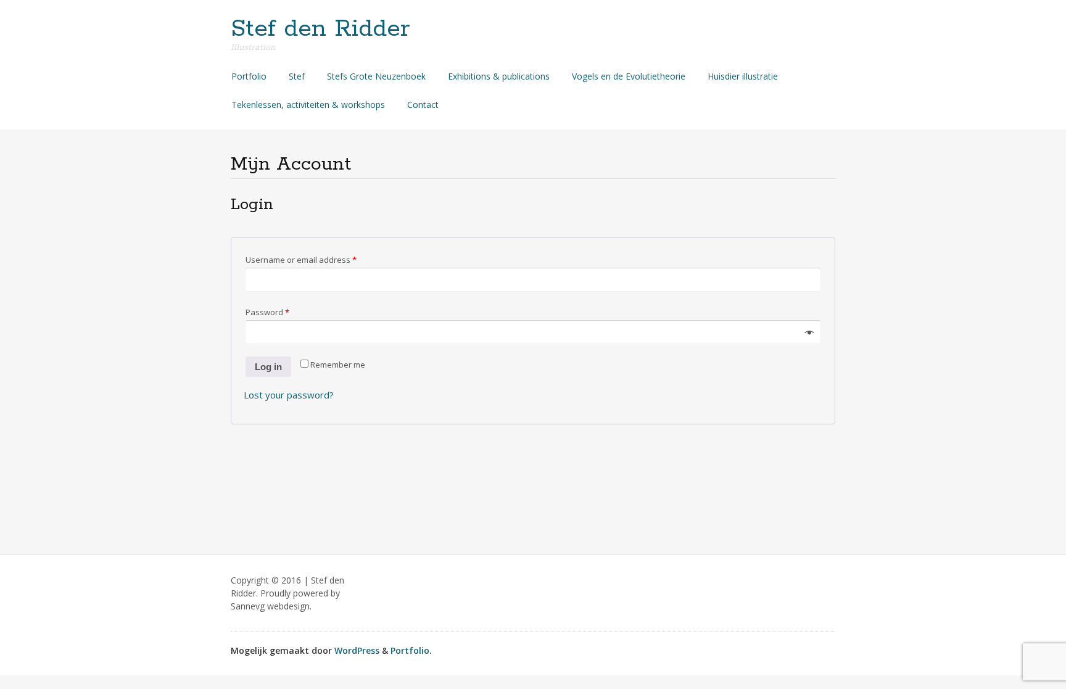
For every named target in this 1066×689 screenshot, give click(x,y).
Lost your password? (289, 395)
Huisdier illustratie (743, 76)
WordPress (356, 650)
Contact (423, 104)
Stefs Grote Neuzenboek (376, 76)
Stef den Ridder (320, 29)
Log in (268, 366)
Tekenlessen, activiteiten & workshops (308, 104)
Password (267, 312)
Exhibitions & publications (499, 76)
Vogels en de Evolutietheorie (628, 76)
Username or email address (301, 259)
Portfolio (248, 76)
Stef (297, 76)
